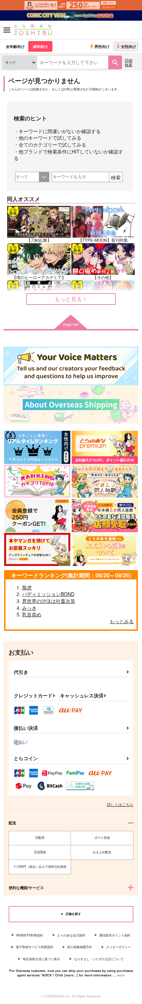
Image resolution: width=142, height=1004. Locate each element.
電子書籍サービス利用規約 (34, 947)
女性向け (128, 46)
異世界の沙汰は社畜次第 (48, 600)
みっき (29, 607)
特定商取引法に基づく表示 (41, 959)
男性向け (102, 46)
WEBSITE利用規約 (29, 935)
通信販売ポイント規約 (114, 935)
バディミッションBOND (48, 593)
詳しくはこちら (120, 804)
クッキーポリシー (118, 947)
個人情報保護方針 (79, 947)
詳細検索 (128, 62)
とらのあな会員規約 (71, 935)
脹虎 (27, 587)
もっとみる (122, 621)
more (121, 975)
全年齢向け (15, 46)
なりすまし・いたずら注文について (99, 959)
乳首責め (31, 614)
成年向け (40, 46)
